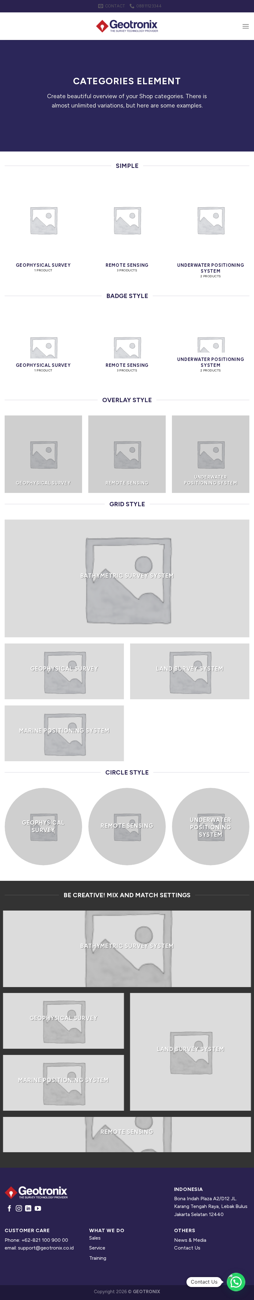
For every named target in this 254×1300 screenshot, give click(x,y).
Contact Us (187, 1248)
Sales (95, 1238)
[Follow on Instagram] (19, 1209)
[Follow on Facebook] (9, 1209)
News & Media (190, 1240)
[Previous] (5, 235)
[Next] (249, 235)
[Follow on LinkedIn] (28, 1209)
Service (97, 1248)
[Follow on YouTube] (38, 1209)
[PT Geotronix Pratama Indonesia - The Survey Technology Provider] (127, 26)
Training (97, 1258)
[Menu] (245, 26)
